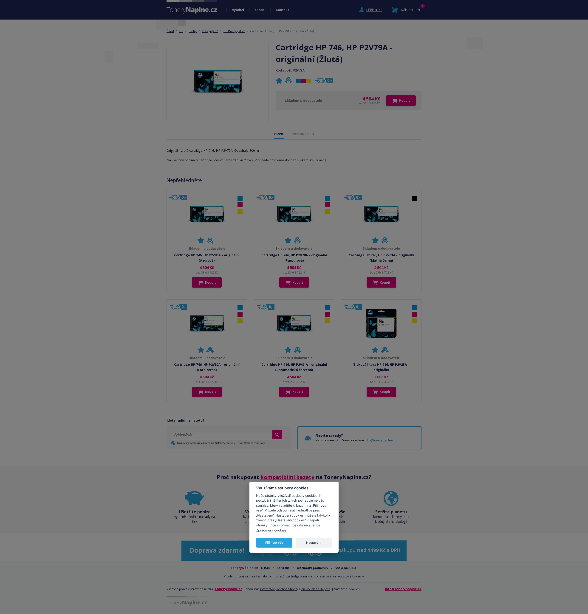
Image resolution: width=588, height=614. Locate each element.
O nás (259, 10)
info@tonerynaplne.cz (381, 440)
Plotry (193, 31)
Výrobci (238, 10)
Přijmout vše (274, 542)
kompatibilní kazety (287, 477)
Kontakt (282, 10)
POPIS (279, 133)
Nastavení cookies (347, 589)
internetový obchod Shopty (279, 589)
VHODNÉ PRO (303, 133)
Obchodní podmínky (312, 568)
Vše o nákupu (345, 568)
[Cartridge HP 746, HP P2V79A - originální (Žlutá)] (217, 81)
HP (181, 31)
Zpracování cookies (271, 530)
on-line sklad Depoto (315, 589)
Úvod (170, 31)
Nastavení (313, 542)
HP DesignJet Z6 (234, 31)
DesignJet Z (210, 31)
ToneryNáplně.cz (228, 589)
